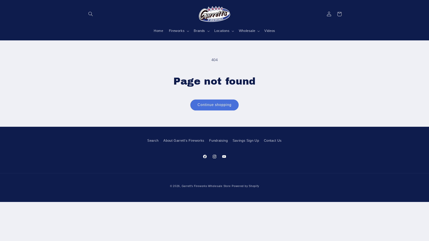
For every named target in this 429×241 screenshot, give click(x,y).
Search (153, 140)
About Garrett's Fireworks (183, 140)
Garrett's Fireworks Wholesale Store (206, 186)
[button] (91, 14)
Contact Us (273, 140)
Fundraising (218, 140)
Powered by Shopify (245, 186)
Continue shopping (215, 105)
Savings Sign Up (246, 140)
